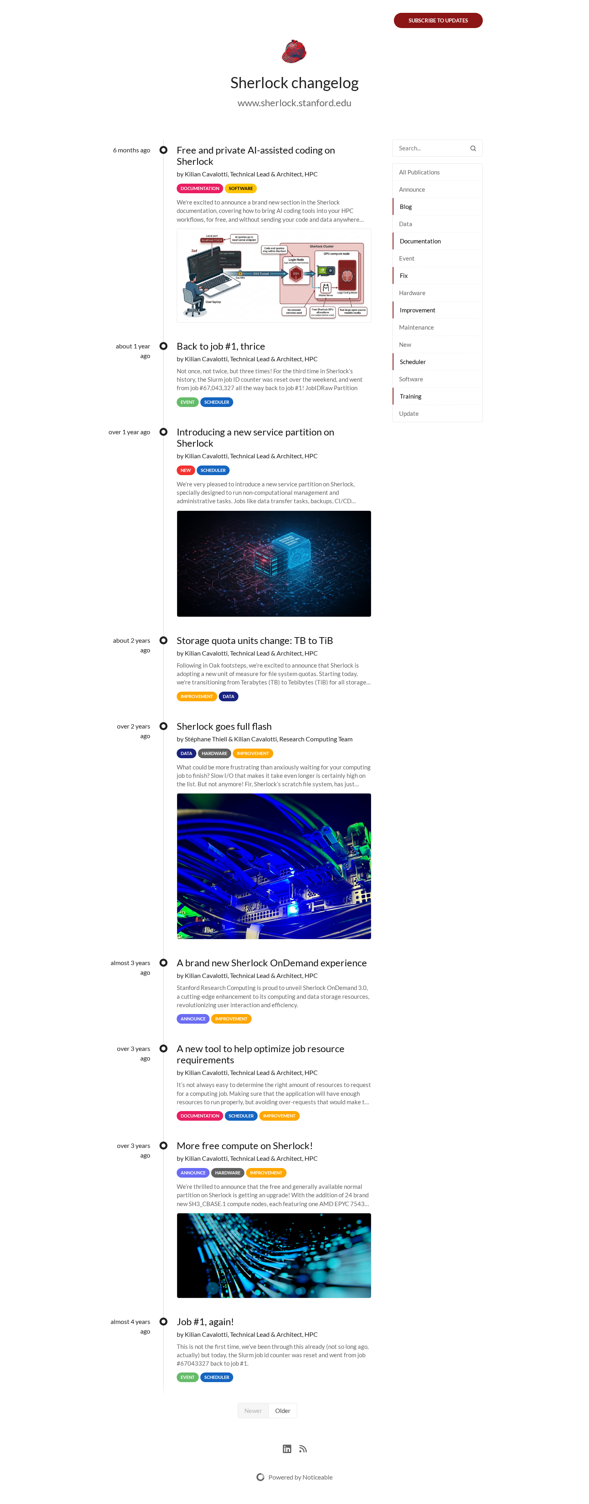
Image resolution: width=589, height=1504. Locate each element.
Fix (404, 275)
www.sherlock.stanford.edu (294, 102)
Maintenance (416, 327)
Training (411, 396)
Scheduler (413, 361)
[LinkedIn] (291, 1447)
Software (411, 379)
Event (407, 258)
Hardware (412, 292)
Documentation (420, 241)
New (405, 344)
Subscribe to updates (438, 20)
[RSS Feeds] (303, 1447)
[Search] (473, 148)
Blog (406, 206)
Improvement (418, 310)
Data (405, 223)
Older (282, 1410)
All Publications (419, 172)
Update (409, 413)
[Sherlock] (294, 52)
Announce (412, 189)
